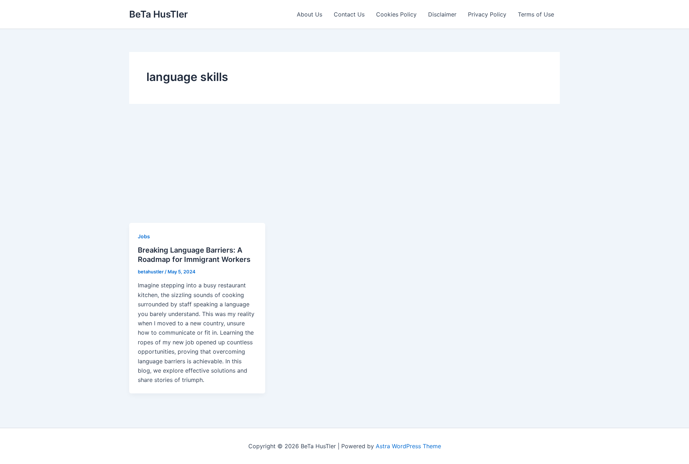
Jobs (144, 236)
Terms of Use (536, 14)
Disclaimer (442, 14)
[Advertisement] (344, 169)
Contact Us (349, 14)
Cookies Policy (396, 14)
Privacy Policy (487, 14)
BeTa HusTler (158, 14)
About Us (309, 14)
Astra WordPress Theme (408, 446)
